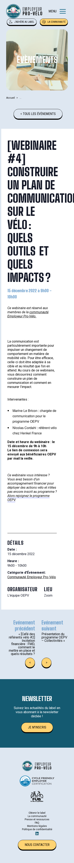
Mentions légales (37, 826)
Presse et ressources (37, 819)
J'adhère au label (24, 21)
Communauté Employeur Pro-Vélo (31, 577)
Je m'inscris (37, 727)
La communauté (56, 21)
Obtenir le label (37, 812)
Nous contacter (37, 845)
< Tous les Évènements (38, 114)
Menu (53, 11)
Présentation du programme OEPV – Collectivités (54, 637)
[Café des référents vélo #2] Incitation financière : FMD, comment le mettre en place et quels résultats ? (22, 644)
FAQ (37, 822)
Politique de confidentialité (37, 829)
